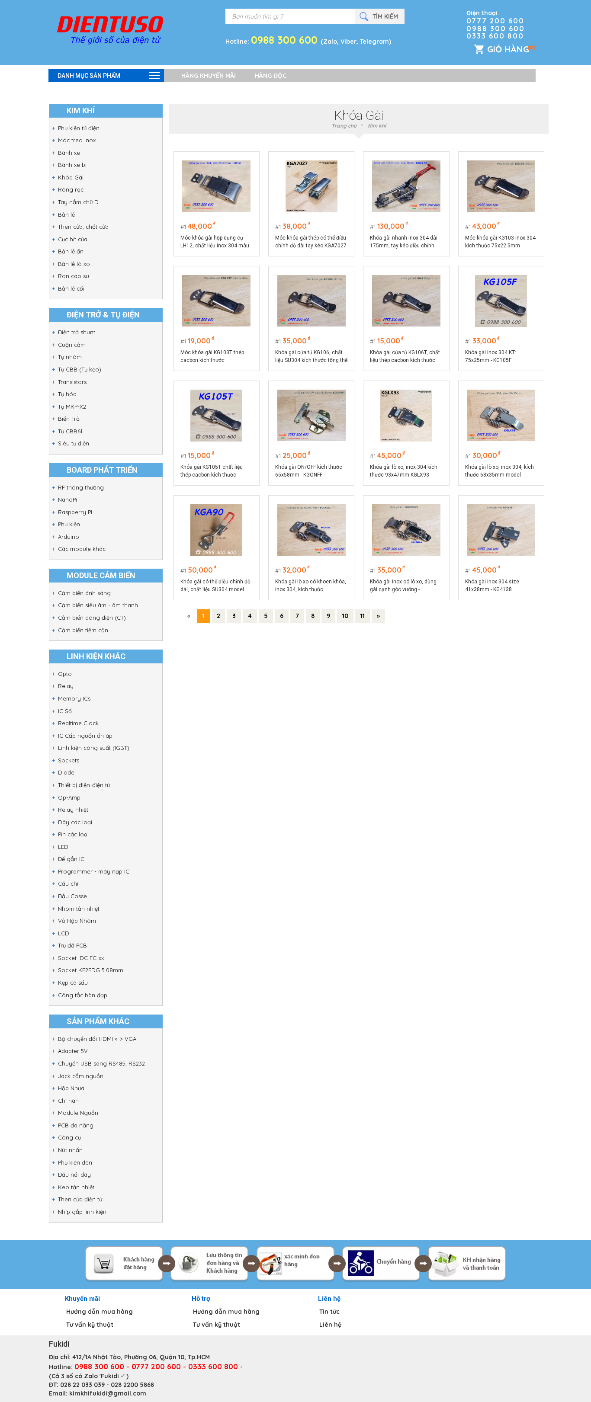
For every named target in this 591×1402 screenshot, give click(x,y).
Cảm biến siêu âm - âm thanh (98, 605)
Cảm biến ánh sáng (84, 592)
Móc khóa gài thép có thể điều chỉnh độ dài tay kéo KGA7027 (311, 242)
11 (362, 616)
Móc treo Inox (77, 140)
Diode (66, 772)
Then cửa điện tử (80, 1199)
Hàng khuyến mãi (208, 76)
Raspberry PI (75, 512)
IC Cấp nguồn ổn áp (85, 735)
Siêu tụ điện (73, 443)
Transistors (72, 381)
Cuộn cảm (72, 344)
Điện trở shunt (76, 332)
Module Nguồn (78, 1112)
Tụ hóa (67, 394)
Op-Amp (69, 797)
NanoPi (67, 499)
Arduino (68, 536)
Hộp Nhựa (71, 1088)
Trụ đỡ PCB (72, 945)
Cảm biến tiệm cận (83, 630)
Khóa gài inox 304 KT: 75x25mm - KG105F (490, 356)
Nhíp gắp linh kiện (82, 1211)
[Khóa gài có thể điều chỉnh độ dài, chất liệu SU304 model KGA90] (216, 530)
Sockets (68, 760)
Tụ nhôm (70, 356)
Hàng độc (270, 76)
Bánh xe (69, 152)
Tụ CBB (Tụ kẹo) (79, 369)
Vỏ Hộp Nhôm (77, 920)
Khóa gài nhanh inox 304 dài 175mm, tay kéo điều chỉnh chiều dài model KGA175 (403, 242)
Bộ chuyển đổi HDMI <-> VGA (97, 1038)
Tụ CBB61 (70, 431)
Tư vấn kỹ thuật (89, 1324)
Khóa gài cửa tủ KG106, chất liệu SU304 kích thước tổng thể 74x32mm (311, 356)
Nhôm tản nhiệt (79, 908)
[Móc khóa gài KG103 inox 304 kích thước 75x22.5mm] (501, 186)
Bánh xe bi (72, 164)
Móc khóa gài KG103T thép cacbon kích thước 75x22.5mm (212, 356)
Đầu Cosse (72, 896)
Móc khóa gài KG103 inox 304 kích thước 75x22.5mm (500, 242)
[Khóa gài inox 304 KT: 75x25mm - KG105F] (501, 301)
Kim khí (377, 125)
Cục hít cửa (72, 239)
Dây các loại (75, 822)
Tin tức (329, 1312)
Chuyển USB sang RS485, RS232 (101, 1063)
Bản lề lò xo (74, 263)
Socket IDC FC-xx (81, 957)
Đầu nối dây (74, 1174)
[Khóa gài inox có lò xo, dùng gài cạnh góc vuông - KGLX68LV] (406, 530)
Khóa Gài (71, 177)
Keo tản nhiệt (76, 1187)
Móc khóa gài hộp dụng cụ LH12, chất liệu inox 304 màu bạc (214, 242)
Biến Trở (69, 418)
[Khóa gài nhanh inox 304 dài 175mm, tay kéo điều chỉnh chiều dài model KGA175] (406, 186)
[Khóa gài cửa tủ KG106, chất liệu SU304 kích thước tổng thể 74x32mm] (311, 301)
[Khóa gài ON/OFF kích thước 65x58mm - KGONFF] (311, 416)
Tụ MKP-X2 (72, 406)
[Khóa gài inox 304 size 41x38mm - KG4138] (501, 530)
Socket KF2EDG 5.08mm (90, 970)
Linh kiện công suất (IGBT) (93, 747)
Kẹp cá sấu (73, 982)
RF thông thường (81, 487)
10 (345, 616)
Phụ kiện (69, 524)
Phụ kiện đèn (75, 1162)
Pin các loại (73, 834)
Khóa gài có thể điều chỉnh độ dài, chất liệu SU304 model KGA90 (215, 586)
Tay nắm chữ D (78, 201)
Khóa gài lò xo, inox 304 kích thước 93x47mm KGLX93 (403, 471)
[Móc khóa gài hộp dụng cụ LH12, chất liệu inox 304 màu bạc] (216, 186)
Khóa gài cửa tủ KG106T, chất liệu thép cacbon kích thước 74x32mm (405, 356)
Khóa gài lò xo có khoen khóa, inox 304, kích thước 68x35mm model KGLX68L (310, 586)
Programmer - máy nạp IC (93, 871)
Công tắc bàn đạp (82, 995)
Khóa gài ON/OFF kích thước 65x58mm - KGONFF (308, 471)
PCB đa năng (75, 1125)
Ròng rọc (71, 189)
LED (63, 846)
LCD (63, 933)
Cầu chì (68, 883)
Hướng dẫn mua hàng (99, 1312)
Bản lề (66, 214)
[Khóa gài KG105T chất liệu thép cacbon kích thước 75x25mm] (216, 416)
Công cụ (69, 1137)
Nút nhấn (70, 1149)
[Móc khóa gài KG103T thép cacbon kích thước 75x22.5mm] (216, 301)
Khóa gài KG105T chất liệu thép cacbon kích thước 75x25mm (211, 471)
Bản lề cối (71, 288)
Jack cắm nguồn (80, 1075)
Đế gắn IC (71, 858)
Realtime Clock (78, 723)
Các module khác (82, 548)
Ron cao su (73, 275)
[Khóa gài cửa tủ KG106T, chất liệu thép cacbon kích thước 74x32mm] (406, 301)
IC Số (65, 710)
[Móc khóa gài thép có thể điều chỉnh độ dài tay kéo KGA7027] (311, 186)
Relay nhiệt (73, 809)
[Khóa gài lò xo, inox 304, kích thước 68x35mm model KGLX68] (501, 416)
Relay (66, 685)
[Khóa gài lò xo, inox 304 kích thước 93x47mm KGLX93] (406, 416)
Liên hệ (330, 1324)
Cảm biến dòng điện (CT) (92, 617)
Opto (65, 673)
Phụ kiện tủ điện (79, 128)
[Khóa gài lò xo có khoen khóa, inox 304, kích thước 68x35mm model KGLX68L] (311, 530)
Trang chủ (344, 125)
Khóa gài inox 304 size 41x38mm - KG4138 (492, 585)
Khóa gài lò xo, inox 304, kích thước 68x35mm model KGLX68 (499, 471)
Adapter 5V (73, 1050)
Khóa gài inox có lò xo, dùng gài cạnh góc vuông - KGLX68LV (403, 586)
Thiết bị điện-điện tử (84, 784)
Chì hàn (68, 1100)
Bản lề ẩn (71, 251)
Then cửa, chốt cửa (83, 226)
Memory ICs (74, 698)
